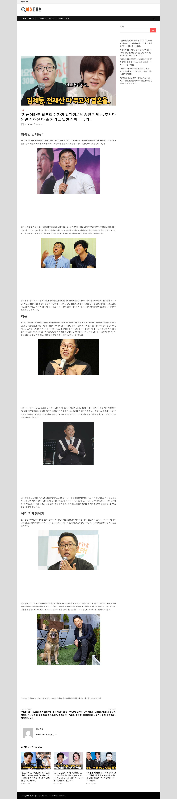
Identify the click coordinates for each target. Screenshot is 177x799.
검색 (122, 26)
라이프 (51, 18)
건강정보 (43, 18)
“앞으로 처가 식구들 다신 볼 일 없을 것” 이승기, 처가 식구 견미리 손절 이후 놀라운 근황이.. (136, 71)
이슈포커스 (37, 796)
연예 (24, 18)
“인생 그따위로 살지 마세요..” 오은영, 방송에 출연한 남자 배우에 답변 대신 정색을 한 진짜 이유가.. (136, 81)
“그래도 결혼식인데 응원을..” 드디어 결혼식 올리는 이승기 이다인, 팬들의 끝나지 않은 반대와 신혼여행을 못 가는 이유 (68, 777)
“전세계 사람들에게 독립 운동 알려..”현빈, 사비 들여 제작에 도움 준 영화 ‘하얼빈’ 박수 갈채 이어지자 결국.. (101, 777)
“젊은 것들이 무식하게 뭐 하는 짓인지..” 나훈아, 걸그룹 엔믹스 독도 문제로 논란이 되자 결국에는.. (136, 62)
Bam (63, 796)
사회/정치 (32, 18)
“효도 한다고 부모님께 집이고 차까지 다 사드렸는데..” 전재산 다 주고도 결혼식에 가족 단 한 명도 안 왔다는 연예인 (35, 777)
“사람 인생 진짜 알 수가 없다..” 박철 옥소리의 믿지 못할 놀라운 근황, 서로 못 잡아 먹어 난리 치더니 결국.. (135, 53)
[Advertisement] (68, 40)
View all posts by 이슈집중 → (46, 735)
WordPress (54, 796)
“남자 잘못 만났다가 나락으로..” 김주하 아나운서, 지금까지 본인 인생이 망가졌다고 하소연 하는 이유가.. (136, 43)
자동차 (60, 18)
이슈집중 (29, 124)
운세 (67, 18)
